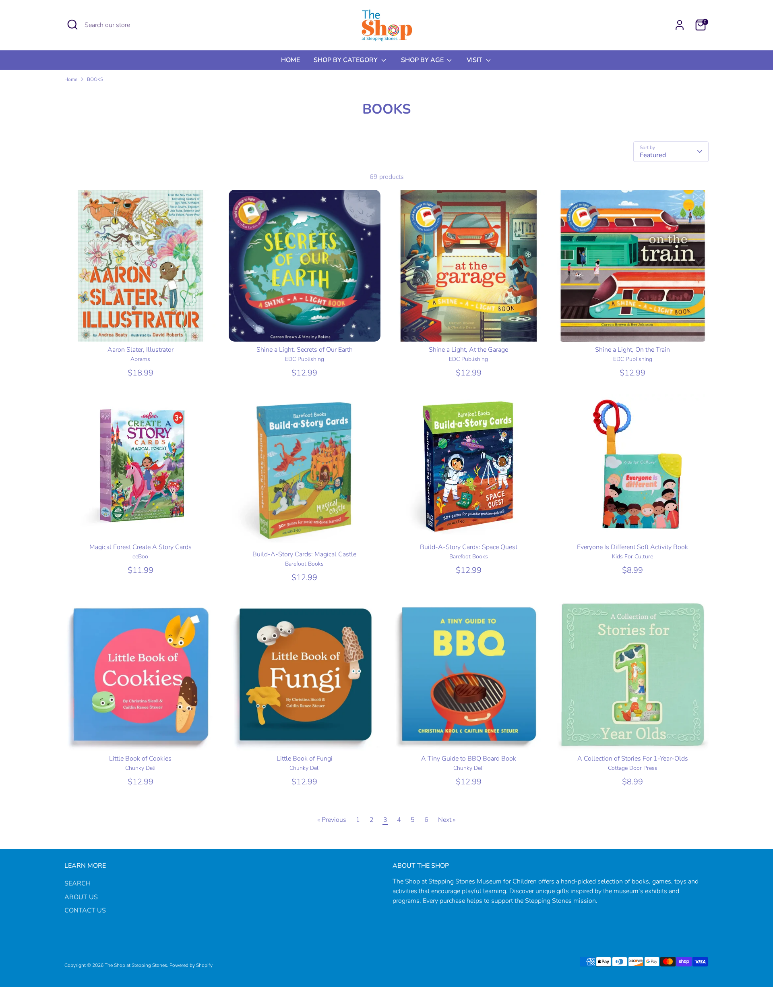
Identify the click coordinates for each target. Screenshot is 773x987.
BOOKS (95, 79)
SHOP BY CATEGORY (346, 60)
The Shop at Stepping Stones (136, 965)
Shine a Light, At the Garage (468, 349)
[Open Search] (72, 25)
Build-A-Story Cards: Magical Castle (304, 554)
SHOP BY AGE (423, 60)
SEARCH (77, 883)
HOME (290, 60)
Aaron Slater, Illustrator (140, 349)
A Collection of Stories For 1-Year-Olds (632, 758)
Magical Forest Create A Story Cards (140, 547)
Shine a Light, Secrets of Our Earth (304, 349)
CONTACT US (85, 910)
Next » (447, 819)
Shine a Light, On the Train (632, 349)
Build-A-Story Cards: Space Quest (468, 547)
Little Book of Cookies (140, 758)
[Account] (680, 25)
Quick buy (140, 328)
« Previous (331, 819)
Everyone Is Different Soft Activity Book (632, 547)
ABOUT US (81, 897)
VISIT (475, 60)
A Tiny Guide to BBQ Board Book (468, 758)
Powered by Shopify (191, 965)
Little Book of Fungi (305, 758)
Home (70, 79)
